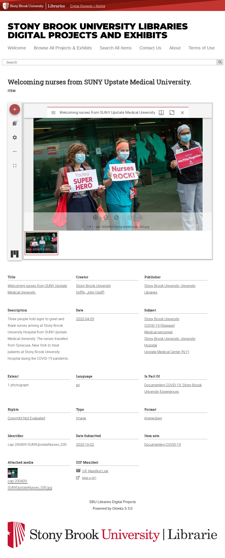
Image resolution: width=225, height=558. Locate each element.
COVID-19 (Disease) (159, 325)
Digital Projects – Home (87, 6)
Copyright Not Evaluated (26, 418)
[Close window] (182, 112)
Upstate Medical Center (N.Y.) (166, 352)
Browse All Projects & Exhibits (63, 47)
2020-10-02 (85, 444)
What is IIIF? (89, 478)
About (175, 47)
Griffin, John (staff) (90, 292)
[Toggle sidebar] (53, 112)
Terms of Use (202, 47)
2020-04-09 (85, 319)
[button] (41, 243)
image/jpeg (153, 418)
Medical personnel (158, 332)
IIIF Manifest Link (95, 471)
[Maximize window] (172, 112)
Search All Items (116, 47)
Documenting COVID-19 (162, 444)
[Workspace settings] (14, 137)
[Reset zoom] (116, 217)
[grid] (118, 245)
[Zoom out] (106, 217)
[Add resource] (14, 109)
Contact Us (150, 47)
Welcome (17, 47)
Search (220, 62)
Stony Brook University (93, 286)
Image (81, 418)
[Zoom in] (95, 217)
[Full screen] (14, 165)
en (78, 385)
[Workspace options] (14, 151)
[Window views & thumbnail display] (161, 112)
